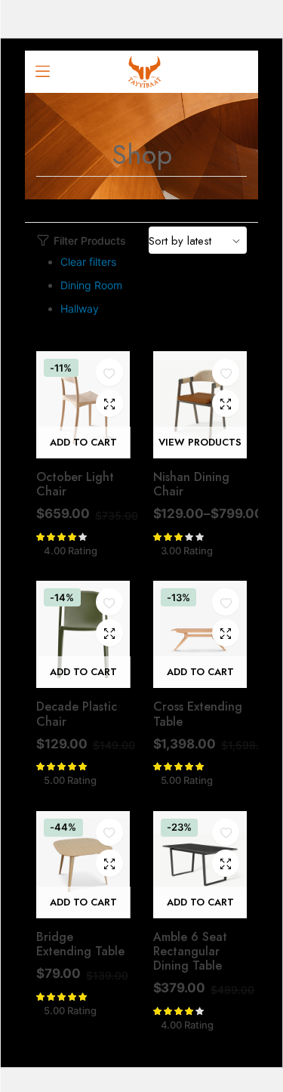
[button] (109, 373)
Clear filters (88, 261)
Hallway (79, 308)
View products (199, 442)
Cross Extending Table (197, 714)
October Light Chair (75, 484)
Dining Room (91, 285)
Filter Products (90, 240)
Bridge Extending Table (80, 944)
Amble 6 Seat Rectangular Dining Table (190, 951)
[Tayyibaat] (144, 72)
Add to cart (83, 442)
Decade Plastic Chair (76, 714)
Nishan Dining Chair (191, 484)
